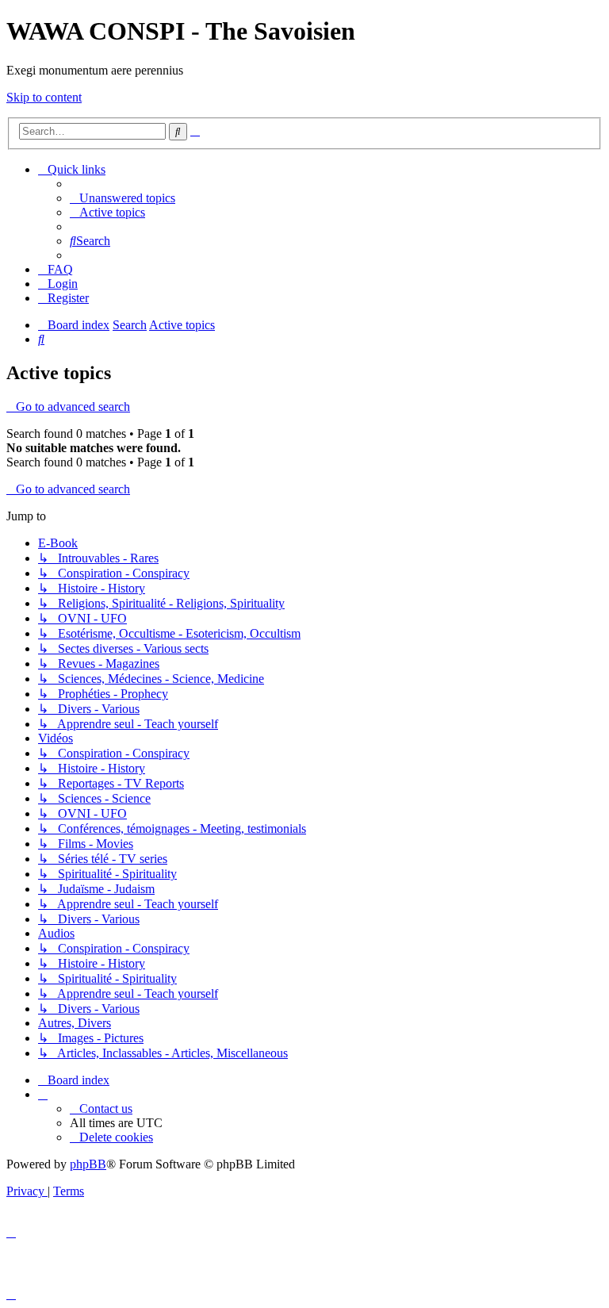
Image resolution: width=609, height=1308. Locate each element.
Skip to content (44, 97)
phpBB (88, 1164)
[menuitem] (122, 198)
